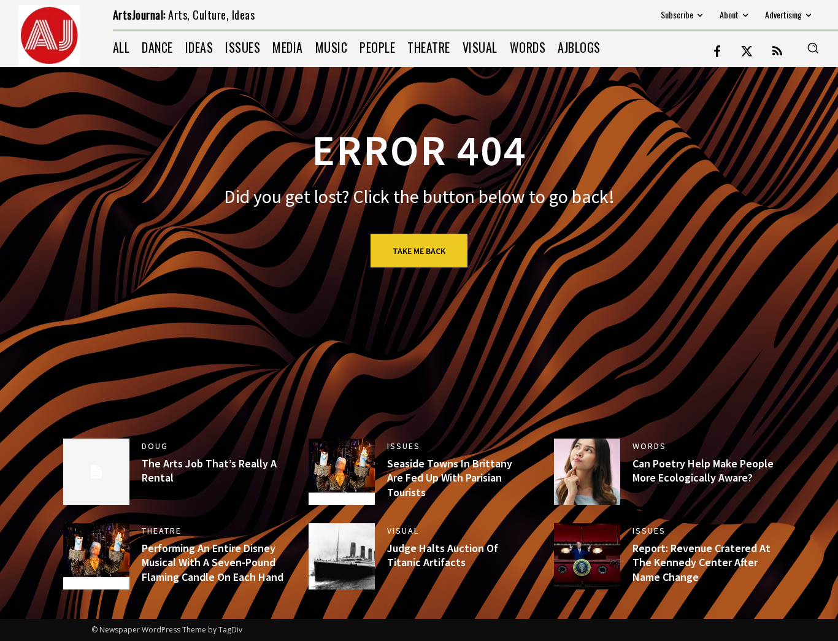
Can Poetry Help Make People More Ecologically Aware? (703, 470)
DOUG (155, 446)
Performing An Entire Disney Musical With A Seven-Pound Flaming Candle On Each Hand (212, 562)
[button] (813, 48)
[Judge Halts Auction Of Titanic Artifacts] (342, 556)
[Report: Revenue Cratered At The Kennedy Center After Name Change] (587, 556)
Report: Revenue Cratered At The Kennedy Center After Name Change (701, 562)
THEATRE (162, 530)
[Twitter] (747, 52)
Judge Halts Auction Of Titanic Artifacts (442, 555)
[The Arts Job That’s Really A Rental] (96, 472)
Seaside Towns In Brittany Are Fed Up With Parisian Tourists (449, 477)
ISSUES (403, 446)
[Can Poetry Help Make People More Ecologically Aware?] (587, 472)
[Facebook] (717, 52)
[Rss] (777, 52)
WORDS (649, 446)
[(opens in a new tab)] (342, 472)
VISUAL (403, 530)
